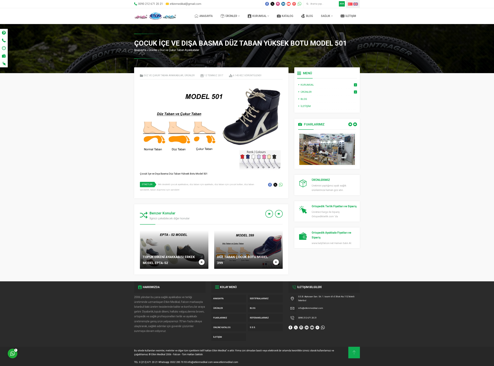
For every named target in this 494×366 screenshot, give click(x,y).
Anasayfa (140, 50)
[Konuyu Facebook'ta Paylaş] (270, 185)
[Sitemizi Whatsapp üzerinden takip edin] (299, 4)
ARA (342, 4)
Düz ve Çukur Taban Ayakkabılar (179, 50)
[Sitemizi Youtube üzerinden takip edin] (289, 4)
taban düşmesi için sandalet (164, 190)
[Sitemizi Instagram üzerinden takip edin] (278, 4)
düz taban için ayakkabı (201, 184)
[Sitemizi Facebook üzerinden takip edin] (267, 4)
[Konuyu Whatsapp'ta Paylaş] (281, 185)
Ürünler (153, 50)
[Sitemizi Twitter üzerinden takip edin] (272, 4)
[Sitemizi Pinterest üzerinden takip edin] (294, 4)
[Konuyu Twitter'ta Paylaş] (275, 185)
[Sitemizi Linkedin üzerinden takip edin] (283, 4)
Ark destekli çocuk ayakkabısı (173, 184)
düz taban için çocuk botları (228, 184)
